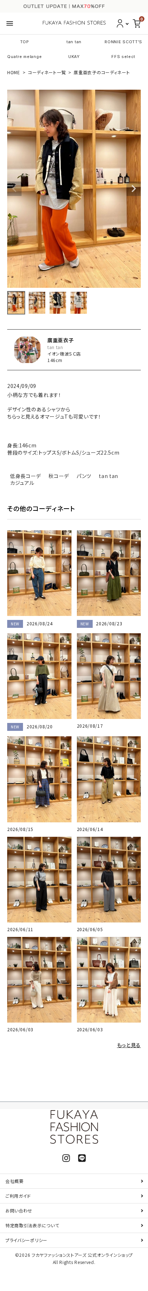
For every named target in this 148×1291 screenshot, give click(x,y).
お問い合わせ (18, 1210)
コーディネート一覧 (47, 72)
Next (133, 189)
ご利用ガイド (18, 1196)
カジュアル (22, 482)
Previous (14, 189)
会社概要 (14, 1181)
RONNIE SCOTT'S (123, 41)
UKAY (74, 56)
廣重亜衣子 (60, 340)
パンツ (84, 475)
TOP (24, 41)
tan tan (74, 41)
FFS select (123, 56)
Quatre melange (24, 56)
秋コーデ (58, 475)
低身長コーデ (25, 475)
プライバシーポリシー (26, 1240)
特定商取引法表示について (32, 1225)
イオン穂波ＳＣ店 (64, 353)
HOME (13, 72)
